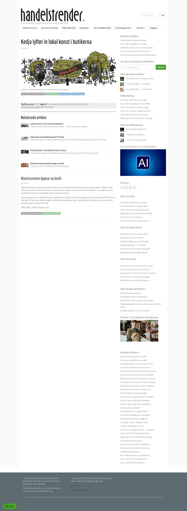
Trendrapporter (123, 27)
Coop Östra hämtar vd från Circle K (135, 51)
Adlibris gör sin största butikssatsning (136, 213)
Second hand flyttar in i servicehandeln (136, 375)
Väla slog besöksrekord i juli (131, 237)
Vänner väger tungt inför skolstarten (135, 404)
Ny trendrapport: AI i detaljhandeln (138, 146)
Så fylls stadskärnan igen (130, 293)
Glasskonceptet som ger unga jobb (135, 248)
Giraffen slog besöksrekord (132, 426)
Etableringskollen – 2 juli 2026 (133, 245)
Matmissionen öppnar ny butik (133, 40)
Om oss (140, 27)
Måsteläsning (69, 27)
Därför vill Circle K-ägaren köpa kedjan (136, 300)
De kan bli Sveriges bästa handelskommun (138, 55)
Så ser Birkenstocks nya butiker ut (135, 220)
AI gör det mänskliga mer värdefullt (135, 103)
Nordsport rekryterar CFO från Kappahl (137, 273)
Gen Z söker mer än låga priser (133, 459)
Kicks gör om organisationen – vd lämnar (137, 429)
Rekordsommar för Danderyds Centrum (137, 378)
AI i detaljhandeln (102, 27)
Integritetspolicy (79, 489)
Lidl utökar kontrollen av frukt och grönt (137, 386)
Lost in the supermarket (136, 140)
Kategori (84, 27)
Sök (163, 15)
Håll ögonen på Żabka (135, 134)
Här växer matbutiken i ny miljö (133, 44)
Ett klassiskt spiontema (136, 129)
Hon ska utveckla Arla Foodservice (135, 448)
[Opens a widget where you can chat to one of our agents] (10, 506)
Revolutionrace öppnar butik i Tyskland (136, 396)
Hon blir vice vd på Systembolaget (135, 276)
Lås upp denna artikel (30, 107)
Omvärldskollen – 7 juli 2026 (138, 83)
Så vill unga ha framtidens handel (134, 252)
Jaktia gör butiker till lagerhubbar (134, 422)
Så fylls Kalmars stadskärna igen (133, 393)
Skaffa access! (30, 27)
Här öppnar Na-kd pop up (131, 217)
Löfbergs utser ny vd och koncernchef (136, 47)
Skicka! (160, 67)
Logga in (153, 27)
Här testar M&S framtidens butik (134, 107)
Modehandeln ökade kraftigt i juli (134, 418)
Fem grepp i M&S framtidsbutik (133, 297)
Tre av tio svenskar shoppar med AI (135, 111)
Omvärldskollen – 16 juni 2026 (139, 89)
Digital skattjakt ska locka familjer (134, 241)
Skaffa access (27, 104)
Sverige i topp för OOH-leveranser (135, 310)
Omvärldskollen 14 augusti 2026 (140, 78)
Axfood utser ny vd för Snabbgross (135, 280)
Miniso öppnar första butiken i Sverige (136, 118)
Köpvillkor (76, 485)
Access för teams (49, 27)
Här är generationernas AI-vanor (134, 114)
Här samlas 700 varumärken (132, 462)
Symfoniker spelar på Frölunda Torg (135, 389)
